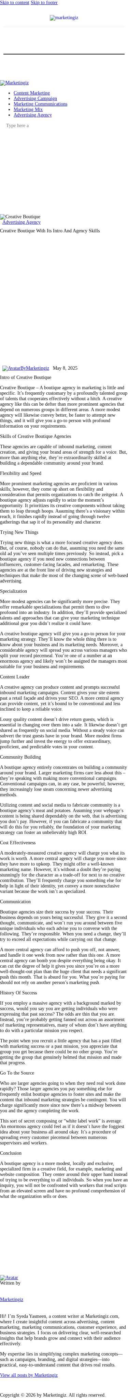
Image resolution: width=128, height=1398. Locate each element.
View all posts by (29, 1375)
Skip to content (14, 2)
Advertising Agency (21, 222)
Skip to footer (44, 2)
